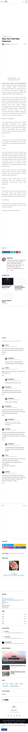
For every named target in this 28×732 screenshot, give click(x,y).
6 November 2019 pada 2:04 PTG (11, 473)
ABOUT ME (10, 723)
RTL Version (21, 723)
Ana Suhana (7, 428)
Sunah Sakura (8, 387)
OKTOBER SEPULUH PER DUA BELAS (13, 660)
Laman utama (5, 36)
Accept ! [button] (4, 729)
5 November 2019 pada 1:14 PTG (11, 388)
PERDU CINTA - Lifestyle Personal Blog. (18, 720)
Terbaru (2, 505)
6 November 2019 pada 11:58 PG (14, 445)
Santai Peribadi (5, 686)
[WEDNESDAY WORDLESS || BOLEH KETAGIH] (6, 673)
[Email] (19, 252)
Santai (10, 36)
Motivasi (11, 683)
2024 (14, 618)
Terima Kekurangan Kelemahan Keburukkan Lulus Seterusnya (20, 287)
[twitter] (7, 270)
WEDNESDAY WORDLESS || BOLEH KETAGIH (18, 672)
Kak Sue (7, 345)
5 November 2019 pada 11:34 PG (11, 346)
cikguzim (7, 367)
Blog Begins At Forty (6, 605)
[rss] (11, 716)
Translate (22, 553)
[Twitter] (12, 252)
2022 (14, 623)
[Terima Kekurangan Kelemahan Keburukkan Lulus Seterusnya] (20, 281)
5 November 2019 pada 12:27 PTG (11, 369)
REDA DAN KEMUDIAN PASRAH (6, 301)
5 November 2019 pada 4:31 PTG (11, 430)
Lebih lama (24, 505)
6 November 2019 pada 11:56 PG (14, 359)
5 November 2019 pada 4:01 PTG (11, 407)
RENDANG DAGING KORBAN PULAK (18, 665)
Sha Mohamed (8, 406)
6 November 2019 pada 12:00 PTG (11, 456)
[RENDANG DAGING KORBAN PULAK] (6, 667)
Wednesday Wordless (14, 686)
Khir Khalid (7, 471)
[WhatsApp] (14, 252)
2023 (14, 621)
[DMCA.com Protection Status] (5, 700)
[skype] (20, 716)
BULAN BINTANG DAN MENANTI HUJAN (6, 287)
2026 (14, 614)
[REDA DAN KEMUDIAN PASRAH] (7, 296)
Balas (3, 354)
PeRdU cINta (10, 258)
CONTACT (16, 723)
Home (5, 723)
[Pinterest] (17, 252)
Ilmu (3, 683)
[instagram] (10, 270)
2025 (14, 616)
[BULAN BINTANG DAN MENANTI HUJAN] (7, 281)
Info (7, 683)
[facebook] (12, 270)
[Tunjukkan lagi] (22, 252)
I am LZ (6, 455)
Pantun (16, 683)
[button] (1, 2)
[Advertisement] (14, 19)
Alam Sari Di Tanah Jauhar (7, 598)
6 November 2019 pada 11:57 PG (14, 420)
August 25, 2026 (5, 606)
